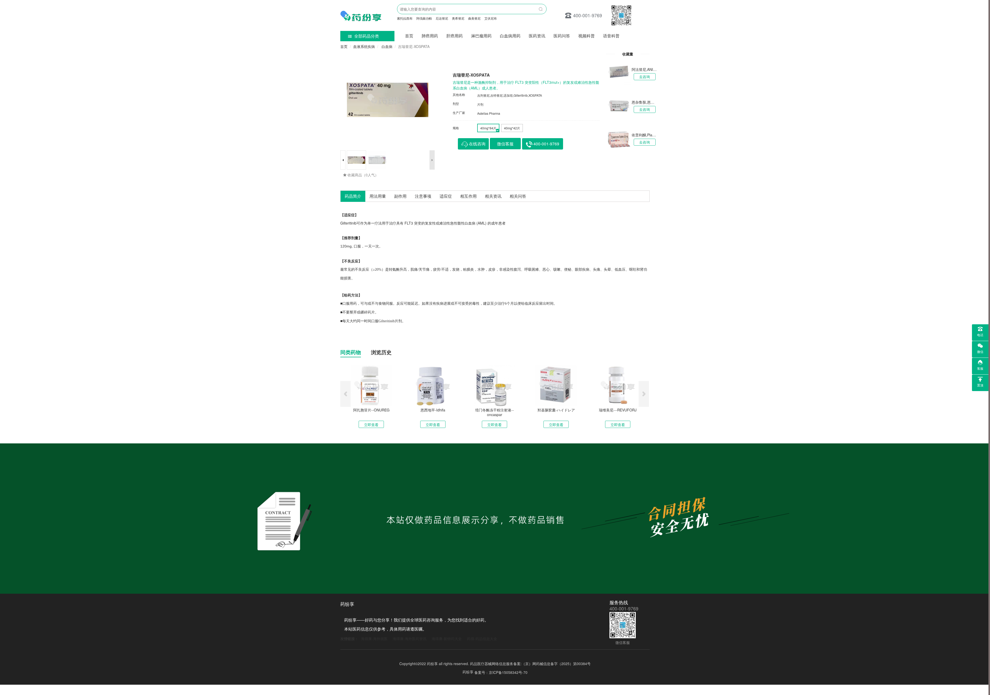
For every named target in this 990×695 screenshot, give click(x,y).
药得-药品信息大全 (482, 638)
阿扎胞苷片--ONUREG (371, 409)
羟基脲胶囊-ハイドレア (556, 409)
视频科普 (586, 36)
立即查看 (371, 424)
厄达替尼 (442, 18)
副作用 (400, 196)
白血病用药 (510, 36)
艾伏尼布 (490, 18)
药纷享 (468, 671)
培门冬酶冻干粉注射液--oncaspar (494, 412)
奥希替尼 (458, 18)
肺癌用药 (430, 36)
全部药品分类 (366, 36)
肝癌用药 (454, 36)
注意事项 (423, 196)
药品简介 (353, 196)
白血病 (386, 46)
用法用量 (377, 196)
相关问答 (518, 196)
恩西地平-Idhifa (432, 409)
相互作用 (468, 196)
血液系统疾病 (364, 46)
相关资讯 (493, 196)
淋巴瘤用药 (481, 36)
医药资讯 (537, 36)
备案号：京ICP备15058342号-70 (500, 672)
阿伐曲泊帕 (424, 18)
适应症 (446, 196)
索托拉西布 (404, 18)
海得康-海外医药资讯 (409, 638)
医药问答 (562, 36)
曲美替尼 (474, 18)
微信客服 (505, 144)
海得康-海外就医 (374, 638)
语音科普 (611, 36)
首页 (409, 36)
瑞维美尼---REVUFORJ (618, 409)
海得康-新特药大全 (447, 638)
